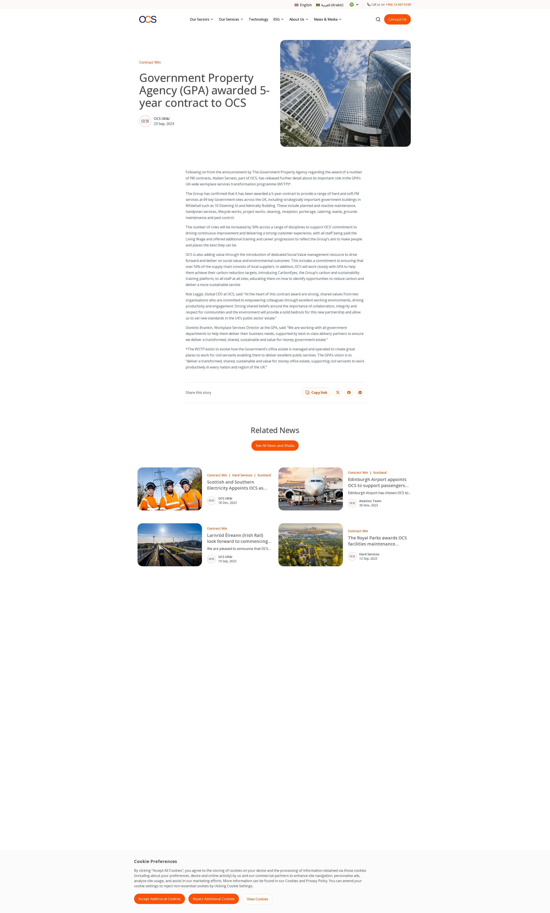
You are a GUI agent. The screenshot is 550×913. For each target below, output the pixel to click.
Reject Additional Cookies (214, 898)
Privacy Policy (316, 880)
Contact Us (397, 19)
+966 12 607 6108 (398, 4)
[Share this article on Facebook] (349, 392)
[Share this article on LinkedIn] (360, 392)
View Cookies (257, 899)
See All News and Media (275, 445)
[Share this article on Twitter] (337, 392)
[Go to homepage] (147, 19)
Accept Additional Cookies (159, 898)
